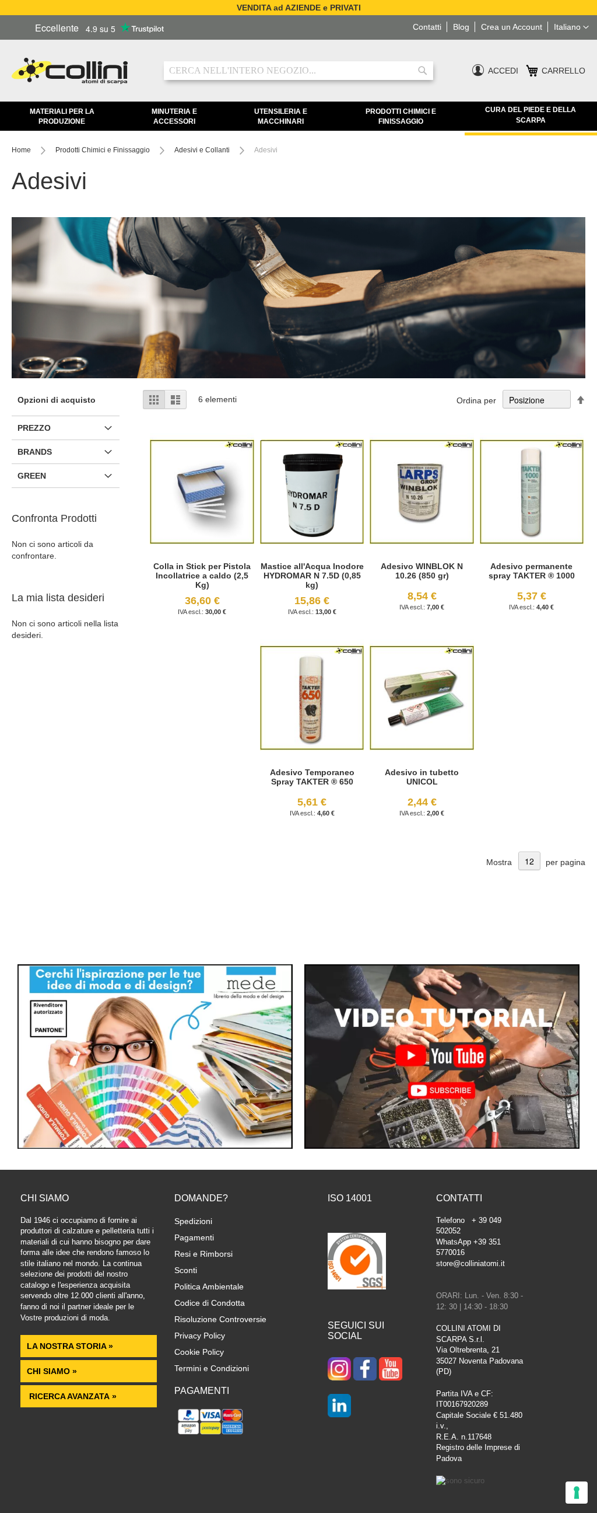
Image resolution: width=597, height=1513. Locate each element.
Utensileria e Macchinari (280, 116)
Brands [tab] (34, 451)
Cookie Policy (199, 1352)
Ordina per (476, 400)
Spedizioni (193, 1221)
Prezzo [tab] (34, 428)
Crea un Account (511, 27)
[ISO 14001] (357, 1262)
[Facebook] (365, 1370)
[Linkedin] (339, 1406)
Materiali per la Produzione (62, 116)
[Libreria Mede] (155, 1146)
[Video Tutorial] (442, 1146)
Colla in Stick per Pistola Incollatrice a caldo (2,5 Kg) (202, 576)
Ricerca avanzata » (72, 1396)
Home (22, 150)
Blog (461, 27)
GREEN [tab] (31, 475)
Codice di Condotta (209, 1303)
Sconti (185, 1270)
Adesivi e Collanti (202, 150)
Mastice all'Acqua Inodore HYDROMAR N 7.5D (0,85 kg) (312, 576)
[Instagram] (339, 1370)
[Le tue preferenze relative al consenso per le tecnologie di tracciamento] (577, 1492)
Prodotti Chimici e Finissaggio (401, 116)
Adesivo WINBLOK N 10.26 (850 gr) (422, 571)
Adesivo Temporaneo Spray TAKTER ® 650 (312, 777)
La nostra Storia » (70, 1346)
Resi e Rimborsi (203, 1253)
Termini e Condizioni (211, 1368)
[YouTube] (390, 1370)
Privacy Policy (199, 1335)
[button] (571, 27)
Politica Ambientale (209, 1286)
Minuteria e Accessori (174, 116)
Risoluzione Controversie (220, 1319)
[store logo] (79, 71)
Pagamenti (194, 1237)
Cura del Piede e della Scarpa (530, 115)
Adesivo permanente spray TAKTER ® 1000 (532, 571)
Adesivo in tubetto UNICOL (422, 777)
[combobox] (298, 70)
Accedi (503, 70)
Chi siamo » (52, 1371)
